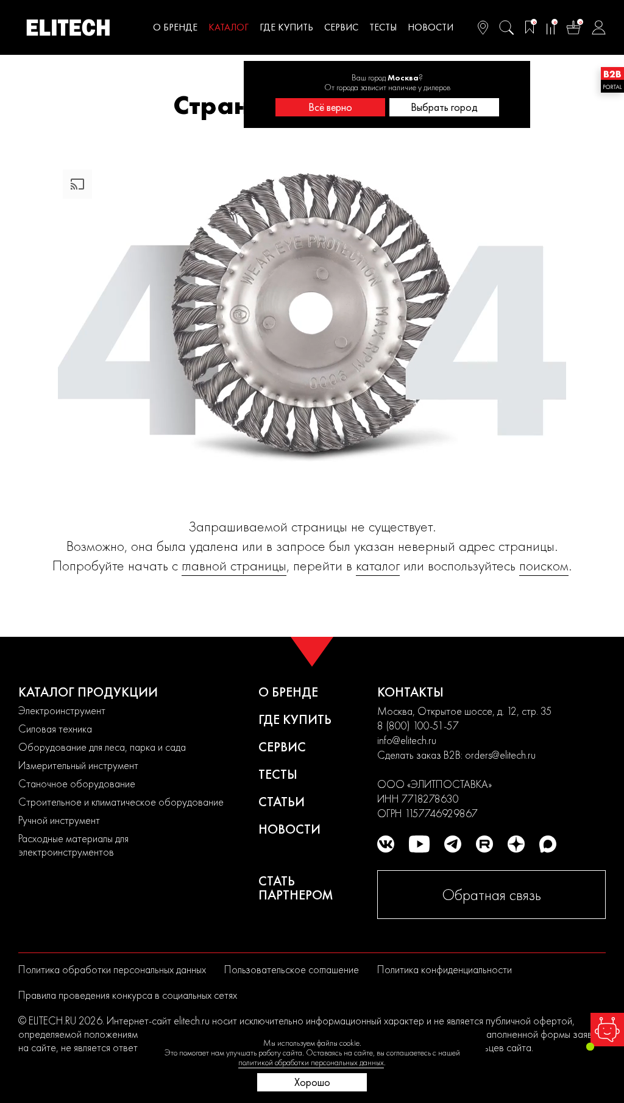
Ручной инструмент (59, 820)
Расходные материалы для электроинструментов (73, 845)
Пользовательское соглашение (291, 969)
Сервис (341, 27)
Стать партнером (295, 888)
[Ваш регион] (483, 27)
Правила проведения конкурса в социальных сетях (127, 995)
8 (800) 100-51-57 (418, 725)
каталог (378, 565)
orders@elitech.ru (500, 755)
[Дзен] (516, 844)
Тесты (383, 27)
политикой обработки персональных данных (311, 1062)
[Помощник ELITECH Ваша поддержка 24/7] (607, 1029)
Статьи (281, 801)
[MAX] (547, 844)
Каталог (228, 27)
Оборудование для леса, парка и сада (102, 747)
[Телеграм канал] (452, 844)
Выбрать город (444, 107)
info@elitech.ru (406, 740)
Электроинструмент (61, 710)
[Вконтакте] (385, 844)
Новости (430, 27)
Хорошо (312, 1082)
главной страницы (234, 565)
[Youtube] (419, 844)
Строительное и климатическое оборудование (121, 802)
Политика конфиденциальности (444, 969)
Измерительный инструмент (78, 765)
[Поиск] (506, 27)
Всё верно (330, 107)
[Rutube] (484, 844)
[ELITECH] (68, 27)
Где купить (286, 27)
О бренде (175, 27)
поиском (544, 565)
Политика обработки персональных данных (112, 969)
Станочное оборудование (76, 783)
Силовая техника (55, 729)
